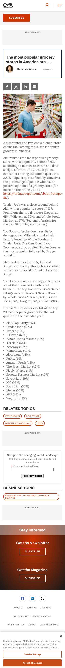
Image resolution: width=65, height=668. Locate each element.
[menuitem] (7, 86)
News (40, 423)
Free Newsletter (32, 475)
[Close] (61, 636)
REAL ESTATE (32, 416)
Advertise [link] (45, 608)
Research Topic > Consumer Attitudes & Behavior (27, 496)
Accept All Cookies (32, 662)
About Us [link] (18, 608)
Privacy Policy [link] (22, 616)
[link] (7, 86)
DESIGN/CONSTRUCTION (17, 423)
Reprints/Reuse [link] (16, 625)
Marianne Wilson (27, 69)
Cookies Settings (49, 625)
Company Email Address (24, 466)
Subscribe (16, 17)
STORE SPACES (12, 416)
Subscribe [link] (32, 608)
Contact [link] (32, 625)
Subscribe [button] (32, 551)
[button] (60, 5)
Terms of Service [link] (42, 616)
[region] (32, 650)
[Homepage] (8, 5)
